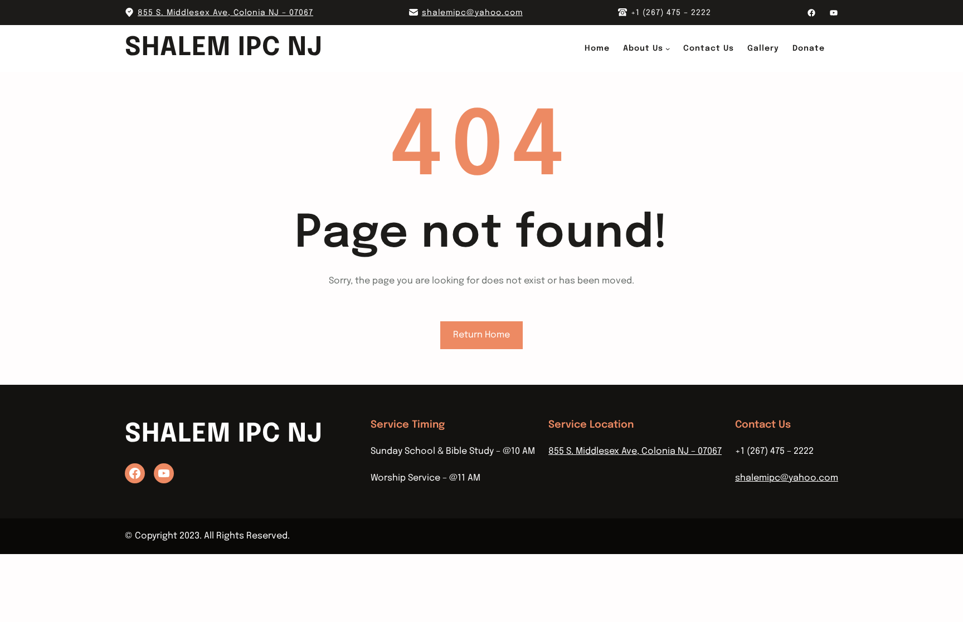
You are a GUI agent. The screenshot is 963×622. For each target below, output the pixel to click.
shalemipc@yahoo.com (472, 13)
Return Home (481, 335)
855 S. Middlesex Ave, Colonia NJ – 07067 (225, 13)
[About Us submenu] (667, 48)
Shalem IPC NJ (224, 48)
